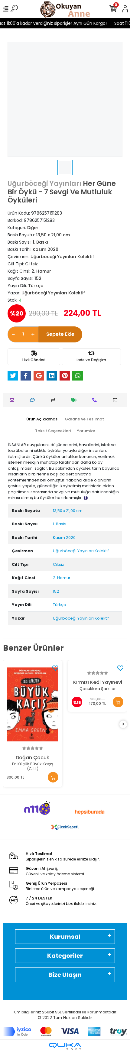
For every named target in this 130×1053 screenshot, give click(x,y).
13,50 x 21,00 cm (68, 511)
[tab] (42, 419)
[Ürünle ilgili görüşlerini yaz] (34, 400)
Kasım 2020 (64, 537)
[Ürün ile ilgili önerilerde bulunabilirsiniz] (116, 400)
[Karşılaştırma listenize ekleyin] (54, 400)
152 (56, 591)
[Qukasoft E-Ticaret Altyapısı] (65, 1046)
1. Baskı (59, 524)
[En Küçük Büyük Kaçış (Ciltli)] (32, 704)
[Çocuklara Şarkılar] (97, 667)
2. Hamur (61, 578)
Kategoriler (65, 955)
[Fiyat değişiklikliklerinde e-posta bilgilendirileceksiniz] (75, 400)
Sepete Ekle (60, 334)
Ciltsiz (58, 564)
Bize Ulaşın (65, 974)
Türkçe (59, 605)
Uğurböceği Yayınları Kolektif (81, 551)
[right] (123, 724)
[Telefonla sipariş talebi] (96, 400)
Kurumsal (65, 936)
